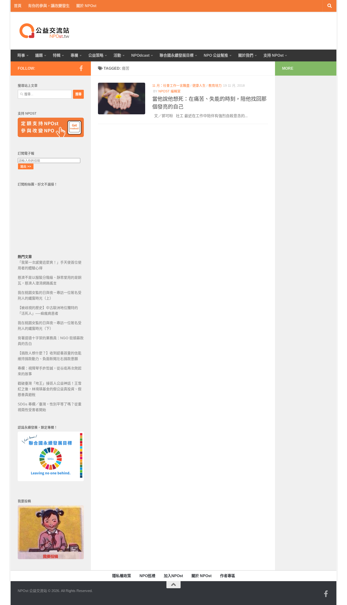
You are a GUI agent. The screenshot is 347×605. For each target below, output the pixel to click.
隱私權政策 (121, 576)
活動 (117, 55)
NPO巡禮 (147, 576)
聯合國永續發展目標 (177, 55)
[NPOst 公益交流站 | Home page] (45, 30)
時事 (21, 55)
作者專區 (227, 576)
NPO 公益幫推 (216, 55)
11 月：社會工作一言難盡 (171, 85)
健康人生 (199, 85)
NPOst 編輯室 (169, 91)
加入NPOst (173, 576)
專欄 (74, 55)
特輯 (56, 55)
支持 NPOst (273, 55)
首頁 (17, 6)
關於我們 (245, 55)
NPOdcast (140, 55)
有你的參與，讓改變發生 (49, 6)
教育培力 (215, 85)
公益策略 (95, 55)
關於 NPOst (86, 6)
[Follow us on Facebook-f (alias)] (81, 68)
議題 (39, 55)
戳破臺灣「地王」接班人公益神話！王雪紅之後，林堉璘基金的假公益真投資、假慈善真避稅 (49, 389)
